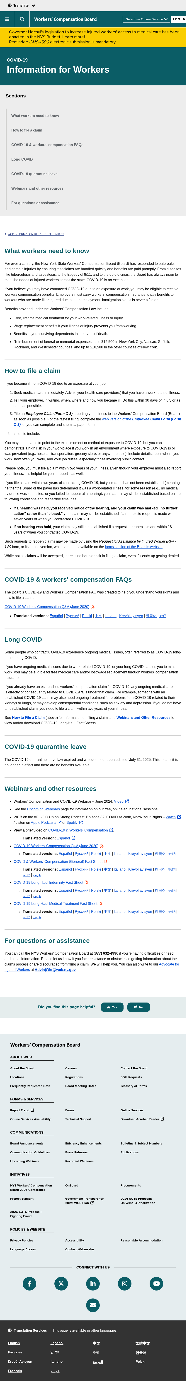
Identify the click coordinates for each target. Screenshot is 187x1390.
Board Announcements (27, 1143)
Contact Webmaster (79, 1249)
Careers (71, 1068)
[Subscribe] (93, 1305)
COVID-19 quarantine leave (34, 174)
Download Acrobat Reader (142, 1119)
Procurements (131, 1185)
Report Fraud (22, 1110)
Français (15, 1371)
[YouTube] (156, 1284)
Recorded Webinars (79, 1161)
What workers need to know (35, 116)
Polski (87, 616)
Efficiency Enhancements (83, 1143)
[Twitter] (61, 1284)
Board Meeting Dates (80, 1086)
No (141, 1007)
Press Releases (76, 1152)
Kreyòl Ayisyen (20, 1362)
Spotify (74, 822)
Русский (72, 616)
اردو (55, 1371)
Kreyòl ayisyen (131, 616)
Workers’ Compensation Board (65, 19)
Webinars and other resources (37, 188)
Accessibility (74, 1240)
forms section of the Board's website (134, 547)
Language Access (23, 1249)
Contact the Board (134, 1068)
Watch (173, 817)
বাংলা (96, 1353)
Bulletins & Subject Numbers (141, 1143)
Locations (17, 1077)
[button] (7, 19)
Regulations (74, 1077)
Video (121, 801)
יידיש (26, 875)
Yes (114, 1007)
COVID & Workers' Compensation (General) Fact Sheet (58, 862)
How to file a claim (26, 130)
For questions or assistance (35, 203)
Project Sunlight (22, 1198)
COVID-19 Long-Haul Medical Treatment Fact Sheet (55, 904)
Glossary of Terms (134, 1086)
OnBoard (71, 1185)
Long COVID (22, 159)
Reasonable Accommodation (142, 1240)
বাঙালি (162, 616)
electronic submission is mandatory (72, 42)
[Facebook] (29, 1284)
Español (56, 616)
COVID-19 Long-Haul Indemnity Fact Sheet (48, 882)
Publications (130, 1152)
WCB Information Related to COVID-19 (36, 234)
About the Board (22, 1068)
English (14, 1343)
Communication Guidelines (30, 1152)
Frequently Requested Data (30, 1086)
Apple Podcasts (46, 822)
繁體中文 (143, 1343)
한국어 (151, 616)
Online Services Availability (30, 1119)
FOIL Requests (131, 1077)
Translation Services (30, 1331)
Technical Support (78, 1119)
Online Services (132, 1110)
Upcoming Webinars (43, 809)
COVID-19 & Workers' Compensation (80, 830)
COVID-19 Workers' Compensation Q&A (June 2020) (56, 846)
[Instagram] (124, 1284)
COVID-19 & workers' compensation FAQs (47, 145)
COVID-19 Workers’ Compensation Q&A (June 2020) (50, 607)
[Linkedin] (93, 1284)
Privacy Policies (21, 1240)
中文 (98, 616)
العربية (98, 1362)
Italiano (111, 616)
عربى (37, 875)
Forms (69, 1110)
